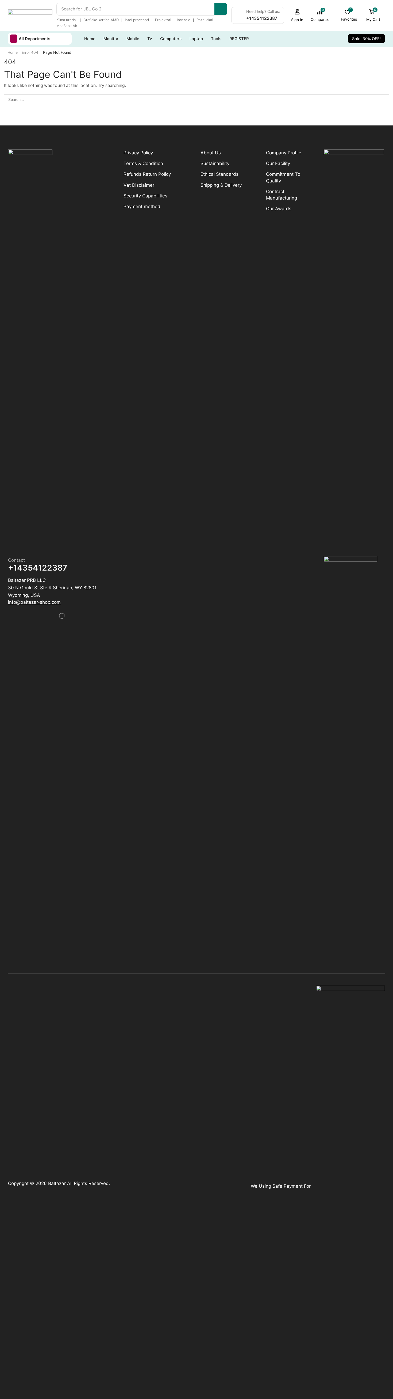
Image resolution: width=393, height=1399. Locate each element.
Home (12, 52)
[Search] (220, 9)
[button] (297, 15)
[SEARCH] (384, 99)
